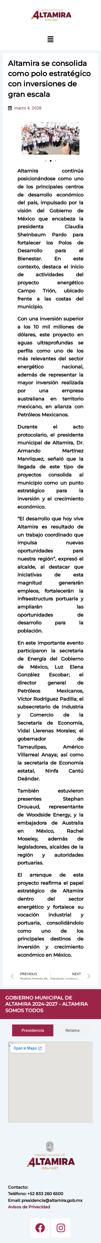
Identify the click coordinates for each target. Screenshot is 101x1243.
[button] (50, 39)
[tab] (32, 1030)
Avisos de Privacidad (29, 1206)
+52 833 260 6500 (45, 1193)
